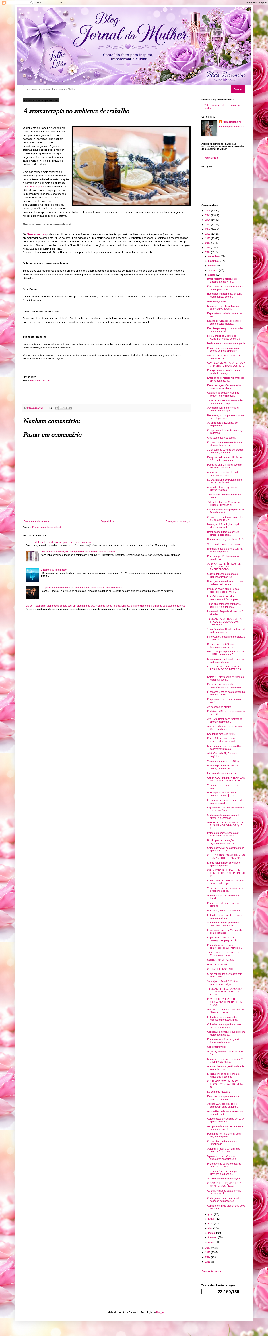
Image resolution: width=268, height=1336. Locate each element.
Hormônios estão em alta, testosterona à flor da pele (222, 598)
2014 (208, 1257)
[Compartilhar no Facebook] (67, 408)
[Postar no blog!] (60, 408)
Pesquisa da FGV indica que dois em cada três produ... (225, 466)
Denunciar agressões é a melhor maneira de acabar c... (224, 387)
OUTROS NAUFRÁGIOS (220, 960)
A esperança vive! (216, 301)
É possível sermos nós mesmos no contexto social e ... (226, 693)
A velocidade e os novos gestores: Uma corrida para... (225, 728)
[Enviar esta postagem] (50, 408)
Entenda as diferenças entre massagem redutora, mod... (223, 1018)
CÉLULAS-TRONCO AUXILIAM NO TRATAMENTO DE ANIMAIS (226, 856)
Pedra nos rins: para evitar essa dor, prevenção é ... (224, 1135)
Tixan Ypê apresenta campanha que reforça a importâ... (224, 605)
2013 (208, 1261)
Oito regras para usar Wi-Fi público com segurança (225, 931)
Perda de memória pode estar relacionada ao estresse (222, 834)
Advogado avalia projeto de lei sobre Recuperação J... (223, 409)
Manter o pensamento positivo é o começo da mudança (225, 767)
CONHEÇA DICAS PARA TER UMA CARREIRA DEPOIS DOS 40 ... (226, 364)
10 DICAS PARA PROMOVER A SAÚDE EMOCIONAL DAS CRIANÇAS (224, 622)
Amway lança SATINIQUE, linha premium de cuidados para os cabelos (78, 551)
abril (210, 1228)
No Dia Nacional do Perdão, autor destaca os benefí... (224, 481)
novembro (213, 261)
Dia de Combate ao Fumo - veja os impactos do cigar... (225, 882)
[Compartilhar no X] (63, 408)
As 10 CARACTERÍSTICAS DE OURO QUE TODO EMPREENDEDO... (224, 566)
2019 (208, 243)
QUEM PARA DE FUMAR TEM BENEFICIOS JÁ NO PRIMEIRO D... (226, 873)
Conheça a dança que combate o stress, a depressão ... (224, 816)
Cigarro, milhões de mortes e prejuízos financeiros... (222, 575)
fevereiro (213, 1237)
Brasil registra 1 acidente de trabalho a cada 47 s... (222, 280)
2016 (208, 1248)
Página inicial (107, 521)
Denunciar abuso (212, 1271)
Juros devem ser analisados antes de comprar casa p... (225, 402)
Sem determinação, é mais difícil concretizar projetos (224, 747)
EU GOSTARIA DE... (218, 964)
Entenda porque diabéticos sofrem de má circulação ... (225, 916)
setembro (213, 270)
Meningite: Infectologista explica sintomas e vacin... (224, 526)
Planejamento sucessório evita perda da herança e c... (223, 372)
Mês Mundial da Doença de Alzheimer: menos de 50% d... (224, 337)
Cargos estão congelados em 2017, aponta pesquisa (226, 1120)
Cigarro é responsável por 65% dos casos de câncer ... (225, 809)
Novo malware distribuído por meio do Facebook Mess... (225, 660)
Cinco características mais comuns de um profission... (226, 288)
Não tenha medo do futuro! (221, 734)
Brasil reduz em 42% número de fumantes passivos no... (224, 645)
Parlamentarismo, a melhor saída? (225, 539)
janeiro (212, 1242)
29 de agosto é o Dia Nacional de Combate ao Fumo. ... (224, 954)
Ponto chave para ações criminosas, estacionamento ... (225, 946)
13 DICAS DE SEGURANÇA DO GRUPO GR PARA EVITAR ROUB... (224, 992)
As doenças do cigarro (219, 707)
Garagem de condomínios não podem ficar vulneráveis (223, 394)
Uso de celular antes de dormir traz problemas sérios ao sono (58, 542)
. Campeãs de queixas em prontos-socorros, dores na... (225, 451)
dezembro (213, 256)
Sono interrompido (216, 1046)
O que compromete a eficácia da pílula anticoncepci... (224, 444)
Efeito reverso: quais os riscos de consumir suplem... (225, 801)
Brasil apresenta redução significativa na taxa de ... (222, 842)
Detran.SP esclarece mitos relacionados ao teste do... (222, 740)
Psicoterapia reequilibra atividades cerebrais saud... (225, 330)
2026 (208, 210)
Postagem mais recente (36, 521)
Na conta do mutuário (218, 1091)
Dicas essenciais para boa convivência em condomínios (224, 686)
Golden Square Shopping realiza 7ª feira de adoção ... (225, 511)
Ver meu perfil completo (231, 126)
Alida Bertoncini (232, 122)
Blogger (160, 1312)
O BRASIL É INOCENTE (220, 969)
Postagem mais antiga (178, 521)
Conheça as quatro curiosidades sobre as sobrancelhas (224, 1199)
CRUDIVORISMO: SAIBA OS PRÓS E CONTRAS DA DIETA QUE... (225, 1084)
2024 (208, 219)
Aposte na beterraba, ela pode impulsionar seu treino (223, 474)
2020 (208, 238)
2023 (208, 224)
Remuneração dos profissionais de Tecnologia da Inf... (225, 417)
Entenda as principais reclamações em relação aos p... (225, 379)
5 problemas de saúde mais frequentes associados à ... (223, 1157)
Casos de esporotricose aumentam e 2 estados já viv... (225, 518)
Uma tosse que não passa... (222, 437)
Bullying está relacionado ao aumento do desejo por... (222, 794)
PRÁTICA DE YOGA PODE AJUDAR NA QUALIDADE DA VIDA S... (224, 1002)
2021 (208, 233)
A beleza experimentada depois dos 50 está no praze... (226, 1011)
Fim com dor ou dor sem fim (222, 773)
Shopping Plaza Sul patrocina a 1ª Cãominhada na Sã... (225, 1060)
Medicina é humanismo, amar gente (226, 343)
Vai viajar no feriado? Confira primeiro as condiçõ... (222, 983)
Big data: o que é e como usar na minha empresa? (224, 550)
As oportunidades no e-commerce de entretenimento (225, 1128)
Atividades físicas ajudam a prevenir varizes (222, 488)
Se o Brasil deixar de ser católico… (226, 544)
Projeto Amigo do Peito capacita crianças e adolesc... (224, 1165)
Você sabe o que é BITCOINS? (223, 761)
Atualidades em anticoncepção (223, 1178)
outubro (212, 265)
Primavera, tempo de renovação (224, 910)
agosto (212, 274)
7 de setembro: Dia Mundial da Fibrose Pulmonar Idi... (223, 503)
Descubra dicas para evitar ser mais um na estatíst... (223, 1098)
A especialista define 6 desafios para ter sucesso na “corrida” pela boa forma (81, 587)
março (211, 1233)
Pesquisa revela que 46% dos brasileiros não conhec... (223, 590)
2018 (208, 247)
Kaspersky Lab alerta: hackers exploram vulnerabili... (223, 307)
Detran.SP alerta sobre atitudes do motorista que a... (225, 678)
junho (211, 1218)
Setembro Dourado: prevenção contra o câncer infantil (223, 924)
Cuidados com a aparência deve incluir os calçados (224, 1026)
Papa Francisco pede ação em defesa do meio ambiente (223, 349)
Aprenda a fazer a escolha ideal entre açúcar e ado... (224, 1150)
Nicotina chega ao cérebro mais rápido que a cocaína (224, 1075)
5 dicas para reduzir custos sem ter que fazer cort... (226, 357)
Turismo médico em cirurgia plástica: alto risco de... (222, 1172)
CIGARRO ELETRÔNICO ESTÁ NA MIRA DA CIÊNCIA (224, 1185)
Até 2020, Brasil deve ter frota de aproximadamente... (224, 720)
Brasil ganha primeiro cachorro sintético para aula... (223, 533)
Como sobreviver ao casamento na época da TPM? (225, 849)
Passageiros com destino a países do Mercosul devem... (225, 583)
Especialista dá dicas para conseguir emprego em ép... (223, 939)
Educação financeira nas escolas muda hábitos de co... (224, 295)
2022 (208, 229)
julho (211, 1214)
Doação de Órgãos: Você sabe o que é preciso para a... (224, 322)
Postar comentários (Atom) (46, 527)
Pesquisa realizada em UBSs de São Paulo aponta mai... (224, 459)
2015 (208, 1252)
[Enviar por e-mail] (57, 408)
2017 (208, 252)
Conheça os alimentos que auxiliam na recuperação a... (226, 1033)
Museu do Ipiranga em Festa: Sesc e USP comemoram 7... (225, 653)
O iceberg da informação (54, 569)
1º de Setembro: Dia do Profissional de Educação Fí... (226, 631)
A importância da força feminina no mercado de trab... (225, 1113)
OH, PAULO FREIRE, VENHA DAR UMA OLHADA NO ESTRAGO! (226, 779)
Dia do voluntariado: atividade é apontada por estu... (223, 864)
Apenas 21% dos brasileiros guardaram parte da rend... (222, 1105)
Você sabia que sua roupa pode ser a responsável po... (225, 889)
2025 (208, 215)
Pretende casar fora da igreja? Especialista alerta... (223, 1041)
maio (211, 1223)
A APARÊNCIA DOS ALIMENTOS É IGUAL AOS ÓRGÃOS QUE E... (225, 825)
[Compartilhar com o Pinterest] (70, 408)
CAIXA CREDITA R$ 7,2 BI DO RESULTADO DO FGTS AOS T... (224, 669)
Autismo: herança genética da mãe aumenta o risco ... (225, 1068)
